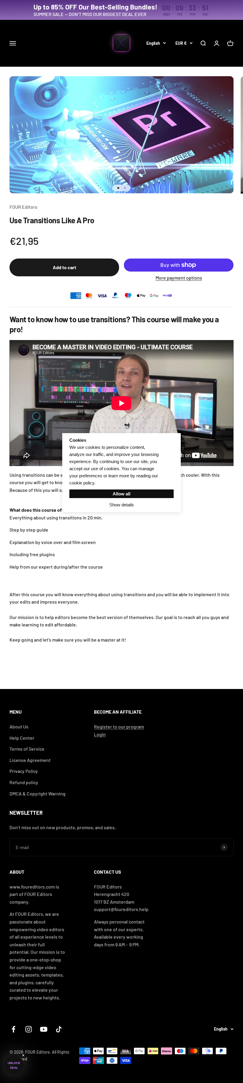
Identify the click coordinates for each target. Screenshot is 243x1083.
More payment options (179, 277)
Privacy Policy (23, 771)
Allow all (121, 493)
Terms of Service (26, 749)
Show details (121, 504)
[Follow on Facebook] (13, 1029)
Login (100, 734)
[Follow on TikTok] (59, 1029)
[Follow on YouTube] (44, 1029)
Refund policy (23, 782)
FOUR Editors (23, 207)
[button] (13, 1064)
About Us (18, 726)
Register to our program (119, 726)
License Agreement (30, 760)
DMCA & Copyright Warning (37, 793)
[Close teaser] (23, 1055)
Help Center (21, 738)
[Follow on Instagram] (29, 1029)
